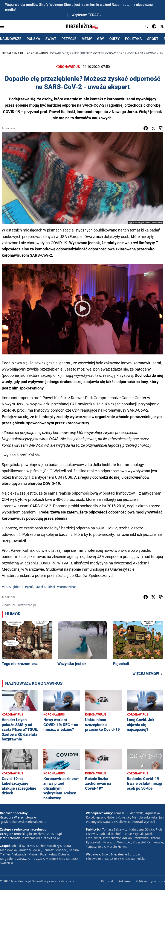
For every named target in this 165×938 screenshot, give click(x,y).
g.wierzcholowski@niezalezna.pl (24, 822)
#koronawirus (66, 587)
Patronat (107, 881)
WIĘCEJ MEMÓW (146, 674)
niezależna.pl (13, 53)
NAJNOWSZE (10, 39)
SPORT (153, 39)
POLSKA (33, 39)
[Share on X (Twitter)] (153, 128)
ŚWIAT (50, 39)
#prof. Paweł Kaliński (40, 587)
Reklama (124, 881)
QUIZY (114, 39)
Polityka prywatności (150, 881)
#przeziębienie (12, 587)
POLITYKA (133, 39)
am (13, 128)
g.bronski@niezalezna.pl (44, 834)
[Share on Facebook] (146, 128)
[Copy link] (161, 128)
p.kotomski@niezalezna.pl (41, 838)
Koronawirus (37, 53)
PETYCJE (68, 39)
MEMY (87, 39)
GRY (100, 39)
